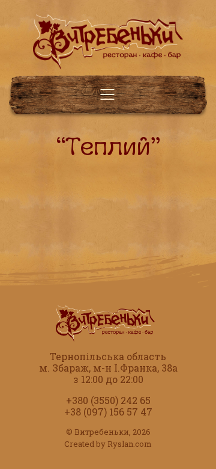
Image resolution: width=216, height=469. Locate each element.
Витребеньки (101, 431)
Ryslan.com (129, 443)
